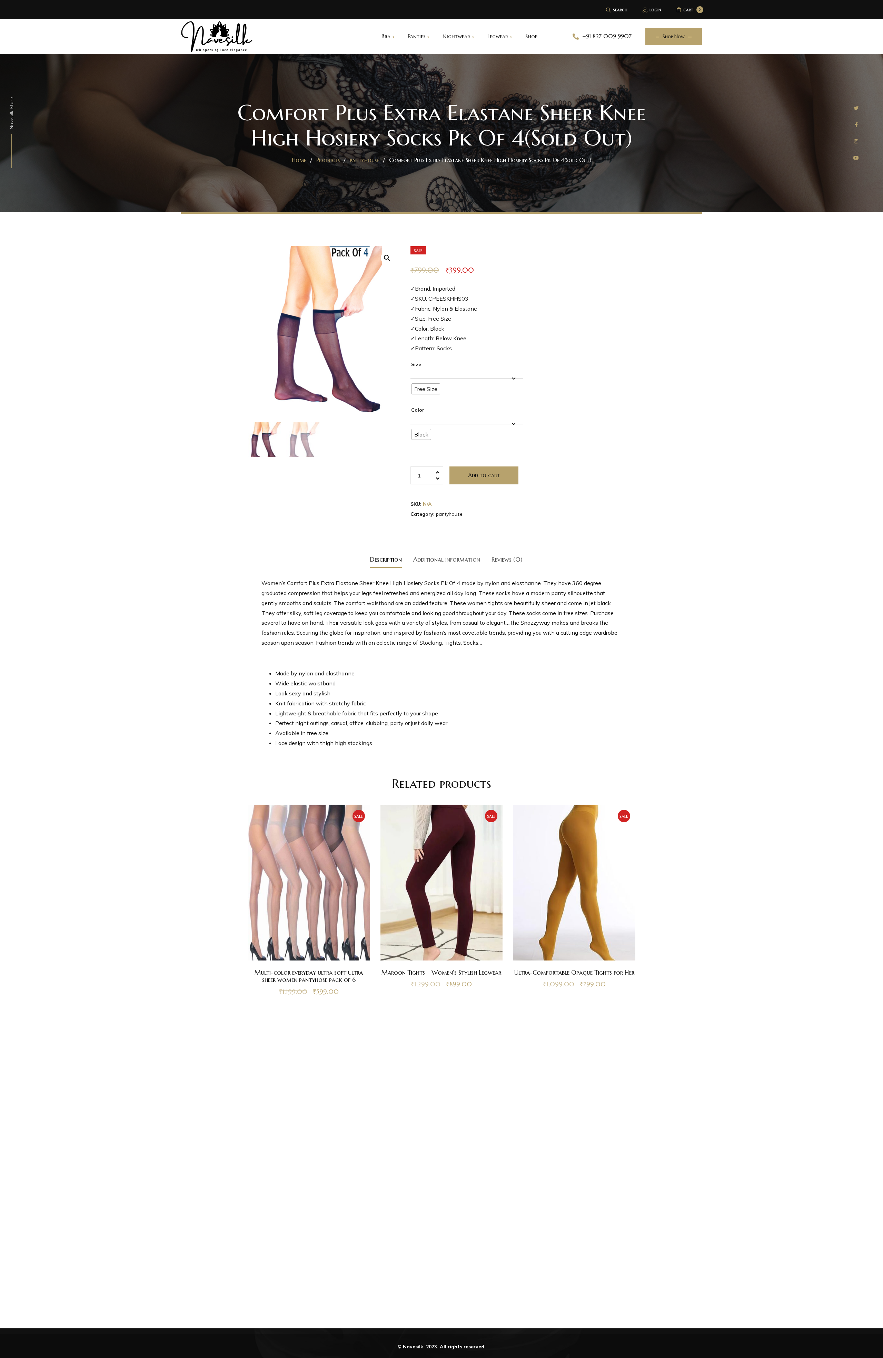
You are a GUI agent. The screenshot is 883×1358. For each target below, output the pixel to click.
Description (386, 559)
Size (416, 364)
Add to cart (484, 475)
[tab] (386, 559)
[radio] (426, 389)
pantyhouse (449, 514)
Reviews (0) (507, 559)
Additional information (446, 559)
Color (417, 410)
